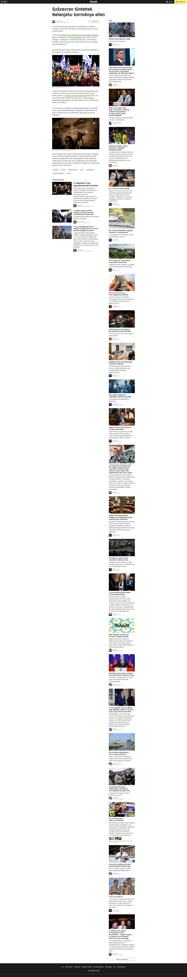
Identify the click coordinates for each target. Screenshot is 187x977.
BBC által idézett (76, 37)
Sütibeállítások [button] (121, 967)
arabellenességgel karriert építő (76, 96)
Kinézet (171, 1)
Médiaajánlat (108, 967)
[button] (55, 170)
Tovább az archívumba (122, 959)
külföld (58, 22)
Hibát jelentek (69, 967)
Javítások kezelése (87, 967)
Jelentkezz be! (181, 1)
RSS (115, 967)
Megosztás (95, 21)
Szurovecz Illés (59, 21)
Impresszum (77, 967)
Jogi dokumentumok (99, 967)
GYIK (62, 967)
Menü (5, 1)
